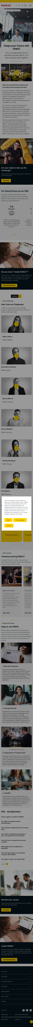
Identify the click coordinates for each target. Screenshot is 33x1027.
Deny (8, 520)
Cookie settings (20, 520)
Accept (9, 525)
